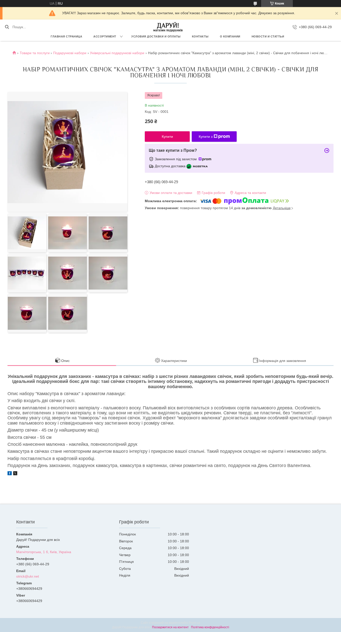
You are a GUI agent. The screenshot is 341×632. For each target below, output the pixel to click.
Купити (167, 137)
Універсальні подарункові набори (117, 53)
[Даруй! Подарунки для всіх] (168, 27)
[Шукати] (6, 26)
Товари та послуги (35, 53)
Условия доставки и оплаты (156, 36)
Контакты (200, 36)
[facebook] (9, 474)
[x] (15, 474)
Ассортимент (104, 36)
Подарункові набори (69, 53)
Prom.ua (194, 623)
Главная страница (66, 36)
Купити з (205, 137)
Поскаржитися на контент (170, 627)
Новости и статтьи (268, 36)
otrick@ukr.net (27, 576)
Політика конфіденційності (210, 627)
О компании (230, 36)
